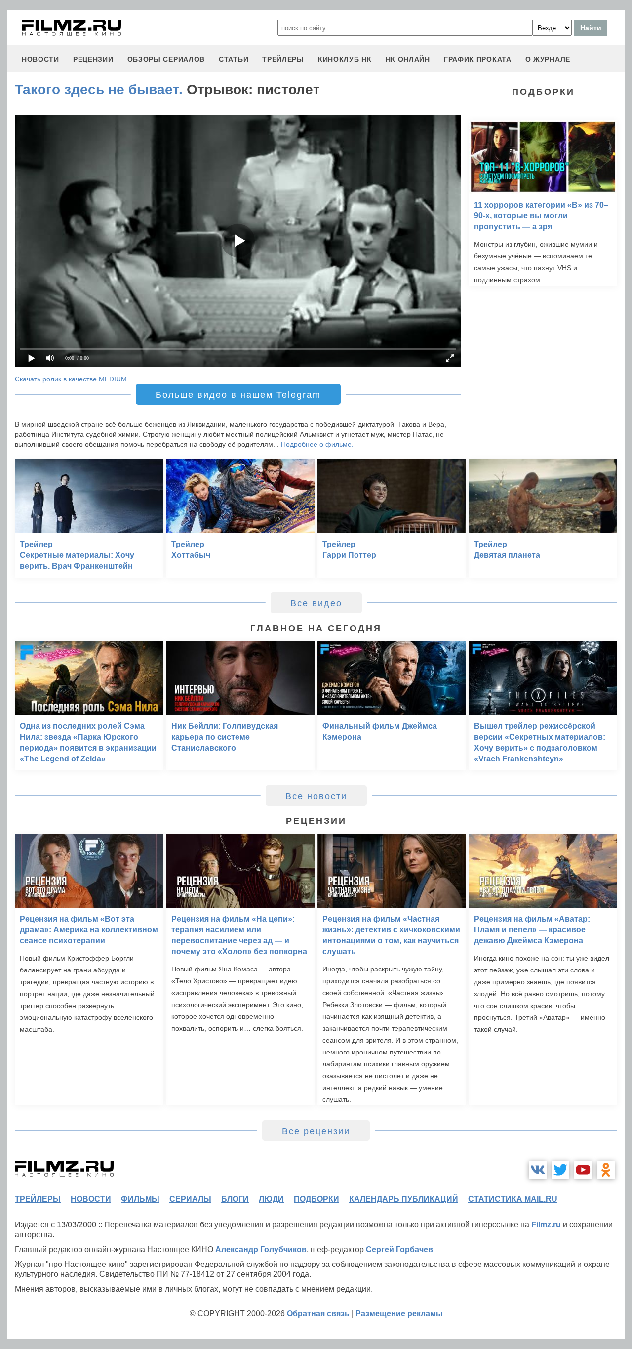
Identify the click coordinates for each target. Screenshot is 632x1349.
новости (40, 59)
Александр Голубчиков (261, 1249)
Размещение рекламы (399, 1313)
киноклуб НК (345, 59)
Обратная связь (318, 1313)
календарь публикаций (403, 1199)
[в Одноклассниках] (606, 1170)
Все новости (316, 796)
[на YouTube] (583, 1170)
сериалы (190, 1199)
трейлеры (283, 59)
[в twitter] (560, 1170)
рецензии (93, 59)
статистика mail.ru (512, 1199)
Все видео (316, 603)
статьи (233, 59)
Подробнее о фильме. (317, 444)
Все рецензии (316, 1131)
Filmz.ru (546, 1225)
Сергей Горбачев (399, 1249)
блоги (235, 1199)
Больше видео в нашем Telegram (238, 395)
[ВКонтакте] (538, 1170)
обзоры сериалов (166, 59)
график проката (478, 59)
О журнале (547, 59)
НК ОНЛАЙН (408, 59)
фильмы (140, 1199)
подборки (316, 1199)
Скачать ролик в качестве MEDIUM (71, 379)
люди (271, 1199)
